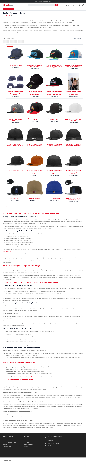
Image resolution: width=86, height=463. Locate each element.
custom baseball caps (37, 345)
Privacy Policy (27, 442)
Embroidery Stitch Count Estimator (11, 442)
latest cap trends (7, 251)
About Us (26, 439)
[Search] (56, 5)
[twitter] (77, 5)
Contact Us (26, 441)
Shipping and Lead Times (8, 446)
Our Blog (5, 441)
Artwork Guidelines (7, 439)
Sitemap (26, 446)
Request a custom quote (34, 376)
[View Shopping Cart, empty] (82, 5)
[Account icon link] (79, 5)
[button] (13, 9)
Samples (5, 444)
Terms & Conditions (28, 444)
